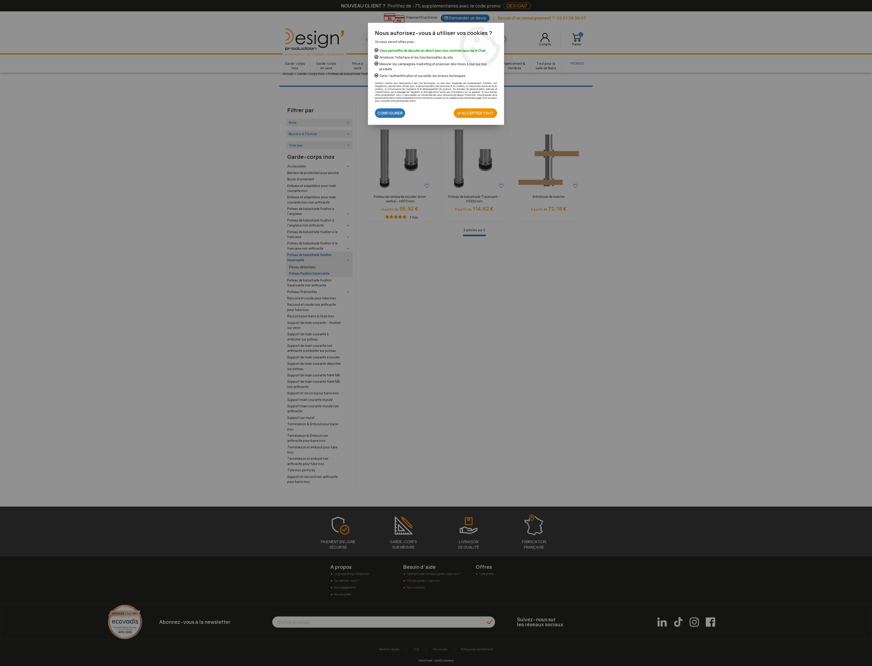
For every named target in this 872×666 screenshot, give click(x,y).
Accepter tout (477, 113)
